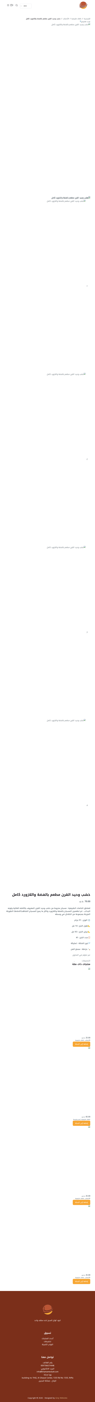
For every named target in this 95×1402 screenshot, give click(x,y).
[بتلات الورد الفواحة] (47, 1237)
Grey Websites (61, 1398)
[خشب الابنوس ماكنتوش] (47, 1000)
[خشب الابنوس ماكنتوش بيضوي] (47, 1158)
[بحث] (17, 5)
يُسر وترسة (77, 1119)
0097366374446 (47, 1365)
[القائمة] (8, 5)
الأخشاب (77, 961)
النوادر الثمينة (47, 1344)
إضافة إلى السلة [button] (81, 1044)
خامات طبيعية (67, 961)
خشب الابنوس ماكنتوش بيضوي (75, 1191)
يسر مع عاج (85, 1112)
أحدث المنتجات (47, 1338)
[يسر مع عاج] (47, 1079)
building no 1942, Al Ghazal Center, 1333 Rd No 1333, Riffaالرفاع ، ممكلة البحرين (47, 1379)
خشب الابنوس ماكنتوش (79, 1033)
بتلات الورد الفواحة (81, 1270)
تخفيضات (47, 1341)
